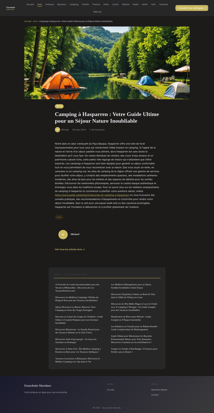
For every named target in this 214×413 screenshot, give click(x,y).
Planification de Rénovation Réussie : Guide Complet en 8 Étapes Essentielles (131, 318)
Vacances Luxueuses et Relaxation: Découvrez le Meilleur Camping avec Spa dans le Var (77, 360)
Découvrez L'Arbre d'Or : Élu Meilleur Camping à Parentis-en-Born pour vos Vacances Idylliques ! (78, 350)
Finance (96, 4)
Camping (74, 4)
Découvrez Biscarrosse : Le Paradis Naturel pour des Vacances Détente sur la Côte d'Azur (77, 331)
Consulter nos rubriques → (191, 8)
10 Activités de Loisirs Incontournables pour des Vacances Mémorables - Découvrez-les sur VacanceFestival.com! (77, 287)
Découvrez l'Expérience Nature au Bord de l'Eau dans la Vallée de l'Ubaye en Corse (133, 295)
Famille (85, 4)
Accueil (30, 4)
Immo (106, 4)
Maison (125, 4)
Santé (144, 4)
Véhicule (97, 11)
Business (61, 4)
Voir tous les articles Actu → (70, 249)
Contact (155, 394)
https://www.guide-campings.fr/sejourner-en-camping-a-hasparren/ (92, 195)
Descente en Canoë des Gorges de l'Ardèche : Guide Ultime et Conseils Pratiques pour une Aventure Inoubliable (79, 319)
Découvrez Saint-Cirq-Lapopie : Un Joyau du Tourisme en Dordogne (76, 340)
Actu (39, 4)
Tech (153, 4)
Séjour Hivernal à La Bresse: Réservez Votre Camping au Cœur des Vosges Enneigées (75, 308)
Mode (135, 4)
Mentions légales (159, 389)
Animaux (49, 4)
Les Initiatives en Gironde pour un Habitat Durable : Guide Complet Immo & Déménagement (134, 328)
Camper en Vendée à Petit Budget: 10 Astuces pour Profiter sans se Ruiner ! (134, 350)
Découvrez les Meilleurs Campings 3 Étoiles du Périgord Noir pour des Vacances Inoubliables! (76, 299)
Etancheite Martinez (37, 385)
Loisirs (115, 4)
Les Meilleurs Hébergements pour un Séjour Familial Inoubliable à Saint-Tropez (131, 286)
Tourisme (163, 4)
